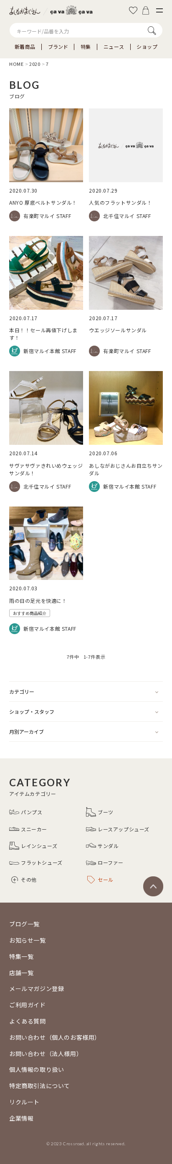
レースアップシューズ (123, 829)
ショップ (147, 46)
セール (106, 879)
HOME (16, 63)
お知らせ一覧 (27, 940)
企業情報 (21, 1118)
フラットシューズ (42, 862)
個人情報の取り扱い (36, 1069)
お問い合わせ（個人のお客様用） (55, 1037)
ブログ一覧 (24, 924)
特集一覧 (21, 956)
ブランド (58, 46)
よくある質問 (27, 1021)
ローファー (111, 862)
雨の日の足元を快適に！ (38, 600)
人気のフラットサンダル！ (120, 202)
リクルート (24, 1102)
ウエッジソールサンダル (118, 330)
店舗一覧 (21, 972)
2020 (34, 63)
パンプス (31, 811)
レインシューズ (39, 845)
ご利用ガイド (27, 1005)
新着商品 (25, 46)
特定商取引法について (39, 1085)
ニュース (114, 46)
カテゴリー (21, 691)
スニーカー (34, 829)
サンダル (108, 845)
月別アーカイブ (26, 731)
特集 (86, 46)
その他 (29, 879)
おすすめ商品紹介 (29, 613)
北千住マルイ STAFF (127, 215)
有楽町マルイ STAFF (47, 215)
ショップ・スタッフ (31, 711)
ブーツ (106, 811)
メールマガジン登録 (36, 988)
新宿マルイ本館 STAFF (49, 350)
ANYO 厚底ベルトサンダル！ (43, 202)
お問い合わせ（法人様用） (45, 1053)
